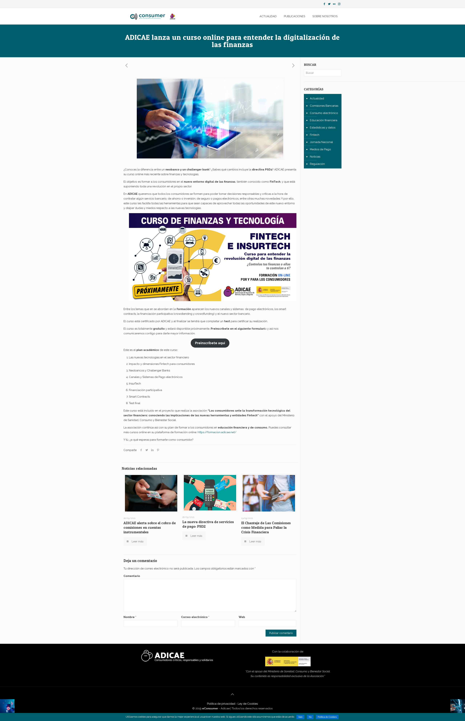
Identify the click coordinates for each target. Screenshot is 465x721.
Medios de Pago (320, 149)
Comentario (132, 576)
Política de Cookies (327, 717)
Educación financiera (323, 120)
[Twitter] (329, 4)
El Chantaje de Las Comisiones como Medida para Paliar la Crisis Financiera (266, 527)
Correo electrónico (195, 617)
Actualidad (317, 98)
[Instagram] (339, 4)
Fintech (314, 134)
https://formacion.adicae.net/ (217, 432)
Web (242, 617)
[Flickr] (334, 4)
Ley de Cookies (248, 703)
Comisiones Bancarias (324, 105)
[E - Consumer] (153, 16)
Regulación (317, 164)
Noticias (315, 156)
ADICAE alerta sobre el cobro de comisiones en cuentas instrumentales (150, 527)
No (310, 717)
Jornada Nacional (321, 142)
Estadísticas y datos (322, 127)
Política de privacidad (221, 703)
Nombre (130, 617)
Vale (300, 717)
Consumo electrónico (324, 113)
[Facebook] (324, 4)
